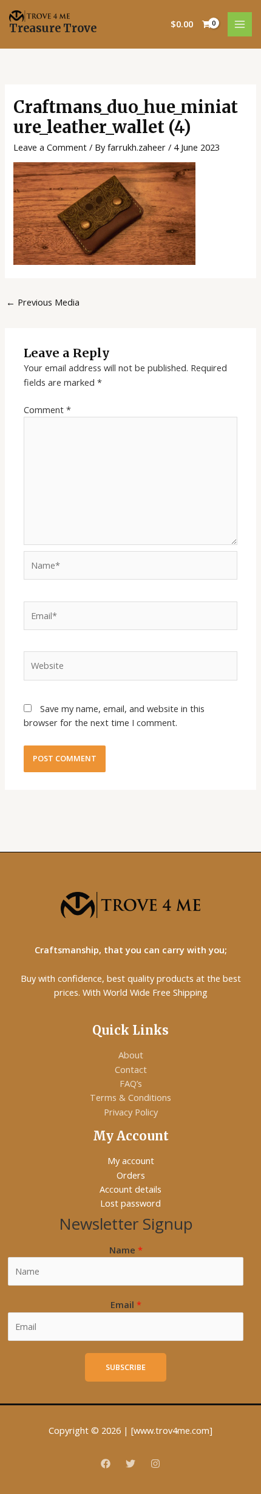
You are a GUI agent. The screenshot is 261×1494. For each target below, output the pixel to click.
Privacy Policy (131, 1112)
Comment (47, 409)
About (130, 1055)
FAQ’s (131, 1083)
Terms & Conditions (130, 1097)
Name (126, 1250)
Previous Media (43, 302)
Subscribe (126, 1367)
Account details (130, 1189)
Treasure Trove (53, 28)
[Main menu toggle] (240, 24)
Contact (131, 1069)
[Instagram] (155, 1463)
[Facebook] (105, 1463)
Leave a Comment (50, 147)
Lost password (130, 1203)
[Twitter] (130, 1463)
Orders (131, 1175)
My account (130, 1160)
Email (125, 1304)
